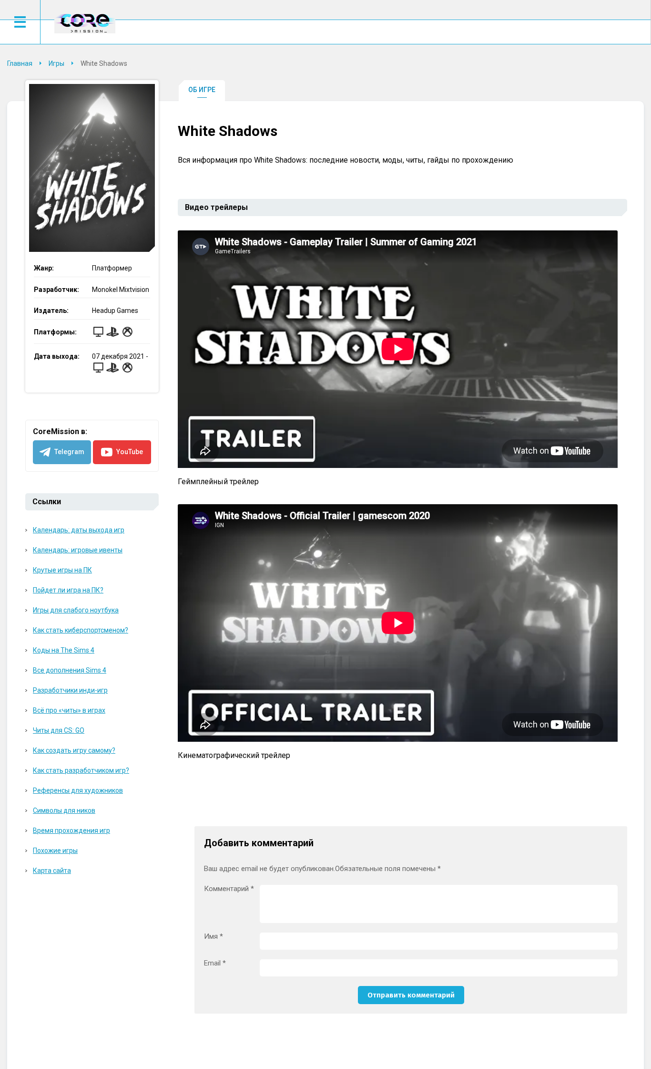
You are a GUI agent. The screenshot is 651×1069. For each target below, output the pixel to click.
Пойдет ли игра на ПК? (68, 590)
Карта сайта (52, 870)
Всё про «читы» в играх (69, 710)
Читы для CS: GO (58, 730)
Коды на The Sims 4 (63, 650)
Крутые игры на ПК (62, 570)
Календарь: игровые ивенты (77, 550)
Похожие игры (55, 850)
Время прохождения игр (71, 830)
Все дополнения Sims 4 (69, 670)
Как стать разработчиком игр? (81, 770)
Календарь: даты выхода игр (78, 530)
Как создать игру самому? (74, 750)
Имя (213, 937)
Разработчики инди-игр (70, 690)
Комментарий (229, 889)
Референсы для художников (78, 790)
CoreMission (84, 23)
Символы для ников (64, 810)
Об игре (201, 89)
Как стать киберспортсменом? (80, 630)
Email (215, 963)
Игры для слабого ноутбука (76, 610)
